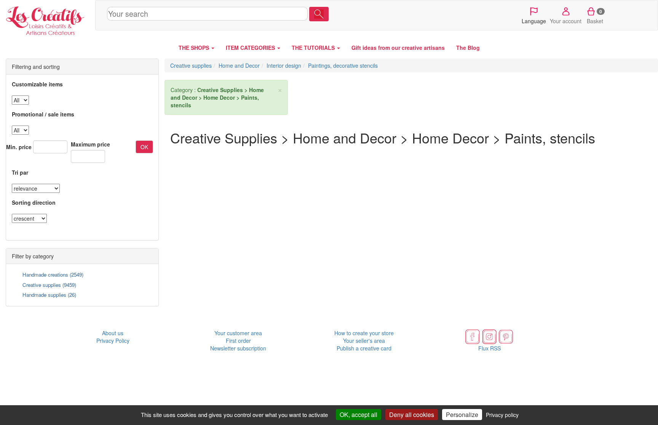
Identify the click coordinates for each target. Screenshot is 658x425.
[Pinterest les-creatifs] (506, 335)
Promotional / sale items (43, 114)
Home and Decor (239, 65)
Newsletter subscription (238, 348)
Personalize (462, 414)
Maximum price (90, 144)
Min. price (19, 147)
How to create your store (364, 333)
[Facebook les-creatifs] (472, 335)
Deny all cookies (411, 414)
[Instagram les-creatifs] (489, 335)
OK (144, 147)
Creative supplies (41, 284)
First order (238, 340)
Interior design (284, 65)
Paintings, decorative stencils (343, 65)
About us (112, 333)
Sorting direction (34, 202)
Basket (595, 16)
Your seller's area (364, 340)
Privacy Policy (112, 340)
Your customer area (238, 333)
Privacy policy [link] (502, 415)
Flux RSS (489, 348)
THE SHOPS (195, 47)
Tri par (20, 172)
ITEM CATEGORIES (251, 47)
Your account (565, 21)
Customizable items (37, 84)
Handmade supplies (44, 294)
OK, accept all (358, 414)
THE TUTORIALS (314, 47)
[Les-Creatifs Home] (47, 19)
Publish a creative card (364, 348)
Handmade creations (45, 274)
